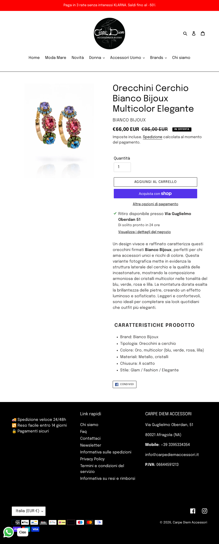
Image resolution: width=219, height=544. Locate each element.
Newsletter (90, 445)
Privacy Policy (92, 459)
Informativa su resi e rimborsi (107, 479)
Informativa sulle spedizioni (105, 452)
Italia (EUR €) (27, 511)
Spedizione (152, 137)
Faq (83, 432)
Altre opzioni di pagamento (155, 204)
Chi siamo (89, 425)
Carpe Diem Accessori (190, 522)
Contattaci (90, 439)
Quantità (122, 158)
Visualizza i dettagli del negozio (144, 232)
